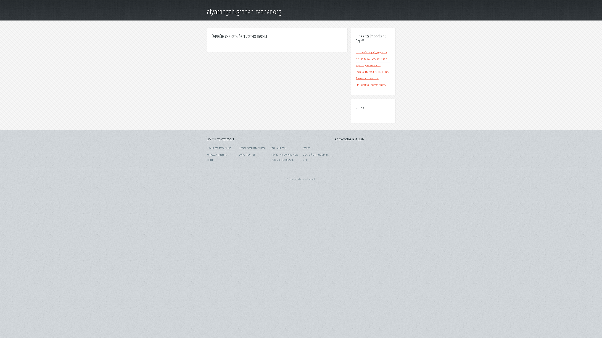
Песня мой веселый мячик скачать (372, 72)
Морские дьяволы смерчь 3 (369, 65)
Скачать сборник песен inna (252, 148)
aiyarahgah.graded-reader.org (244, 12)
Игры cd (306, 148)
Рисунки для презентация (219, 148)
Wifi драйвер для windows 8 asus (371, 59)
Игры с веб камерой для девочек (371, 52)
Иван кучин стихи (279, 148)
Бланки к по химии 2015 (367, 78)
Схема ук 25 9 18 (247, 155)
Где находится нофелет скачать (371, 85)
